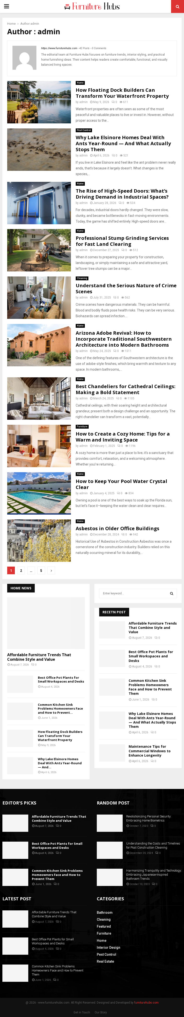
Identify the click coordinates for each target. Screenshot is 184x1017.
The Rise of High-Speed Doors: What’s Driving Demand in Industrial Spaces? (122, 194)
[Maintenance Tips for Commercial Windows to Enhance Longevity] (112, 753)
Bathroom (105, 912)
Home (80, 82)
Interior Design (108, 947)
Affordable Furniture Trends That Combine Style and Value (39, 657)
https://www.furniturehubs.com (59, 48)
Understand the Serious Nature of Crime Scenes (126, 288)
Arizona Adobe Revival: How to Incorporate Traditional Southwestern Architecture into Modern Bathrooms (124, 339)
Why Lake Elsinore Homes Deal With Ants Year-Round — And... (60, 763)
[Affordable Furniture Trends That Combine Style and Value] (46, 623)
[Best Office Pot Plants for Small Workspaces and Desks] (20, 684)
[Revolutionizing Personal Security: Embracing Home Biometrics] (110, 823)
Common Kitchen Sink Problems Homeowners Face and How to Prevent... (60, 708)
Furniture (82, 426)
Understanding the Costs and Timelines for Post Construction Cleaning (153, 845)
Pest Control (84, 130)
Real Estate (105, 961)
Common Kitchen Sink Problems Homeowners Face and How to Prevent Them (150, 687)
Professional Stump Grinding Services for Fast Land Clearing (122, 241)
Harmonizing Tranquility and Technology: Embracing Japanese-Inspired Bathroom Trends (154, 874)
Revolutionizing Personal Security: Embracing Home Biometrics (148, 818)
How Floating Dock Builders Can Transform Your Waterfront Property (122, 93)
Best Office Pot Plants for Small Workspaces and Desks (61, 679)
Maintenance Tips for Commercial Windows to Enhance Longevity (150, 750)
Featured (104, 926)
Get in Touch (82, 1012)
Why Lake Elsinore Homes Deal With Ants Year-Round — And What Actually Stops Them (123, 143)
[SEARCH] (172, 593)
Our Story (101, 1012)
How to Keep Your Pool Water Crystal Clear (121, 484)
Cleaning (82, 278)
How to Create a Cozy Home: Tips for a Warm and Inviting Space (123, 437)
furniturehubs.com (146, 1002)
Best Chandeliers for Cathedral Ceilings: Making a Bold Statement (125, 389)
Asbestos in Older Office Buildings (117, 528)
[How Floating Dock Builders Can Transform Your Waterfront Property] (20, 738)
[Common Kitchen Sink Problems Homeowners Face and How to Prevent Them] (20, 711)
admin (34, 23)
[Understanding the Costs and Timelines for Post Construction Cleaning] (110, 850)
